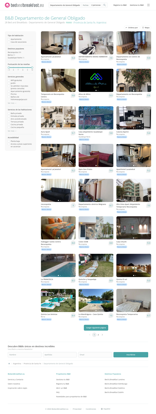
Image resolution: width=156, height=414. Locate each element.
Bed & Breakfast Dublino (115, 388)
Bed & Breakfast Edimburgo (116, 384)
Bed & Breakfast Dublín (114, 392)
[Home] (9, 363)
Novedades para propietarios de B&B (71, 396)
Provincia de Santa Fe (84, 22)
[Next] (72, 43)
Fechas (85, 5)
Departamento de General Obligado (65, 5)
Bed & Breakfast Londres (115, 379)
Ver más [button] (11, 103)
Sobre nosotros (14, 384)
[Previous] (44, 43)
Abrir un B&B (61, 388)
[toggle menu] (148, 5)
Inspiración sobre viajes (17, 388)
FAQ (57, 392)
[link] (24, 5)
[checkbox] (9, 39)
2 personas (96, 5)
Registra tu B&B (62, 384)
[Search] (104, 5)
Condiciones (91, 409)
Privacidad (77, 409)
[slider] (9, 68)
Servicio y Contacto (15, 379)
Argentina (101, 22)
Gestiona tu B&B (62, 379)
